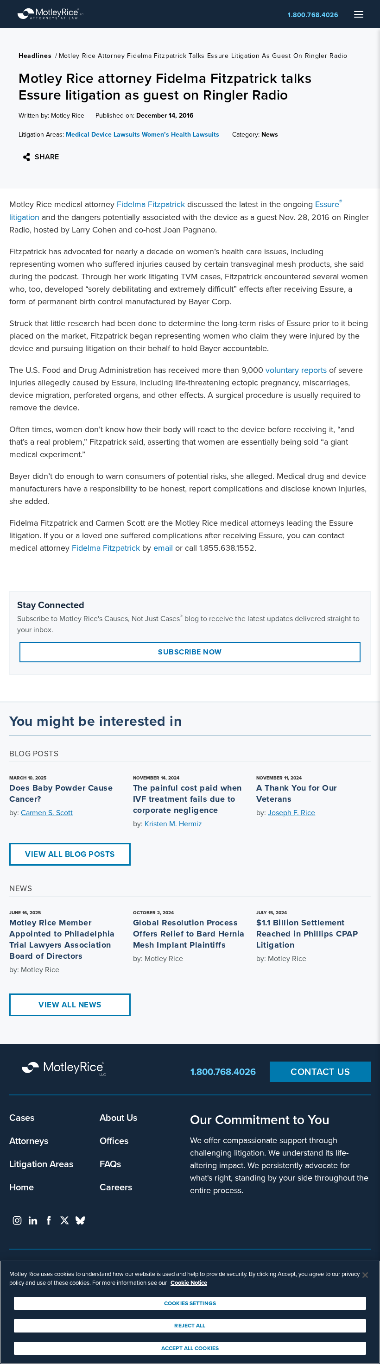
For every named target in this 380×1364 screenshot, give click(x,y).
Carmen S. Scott (47, 812)
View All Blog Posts (70, 854)
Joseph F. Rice (291, 812)
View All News (69, 1004)
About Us (118, 1117)
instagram (17, 1220)
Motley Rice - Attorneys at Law (50, 14)
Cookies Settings (190, 1303)
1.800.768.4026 (313, 14)
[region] (190, 1312)
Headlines (35, 55)
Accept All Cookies (190, 1348)
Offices (114, 1140)
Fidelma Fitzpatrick (151, 204)
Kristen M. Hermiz (173, 823)
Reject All (189, 1325)
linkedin (33, 1220)
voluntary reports (296, 370)
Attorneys (28, 1140)
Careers (116, 1187)
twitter (64, 1220)
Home (21, 1187)
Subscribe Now (190, 652)
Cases (21, 1117)
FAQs (110, 1163)
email (163, 547)
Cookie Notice (189, 1282)
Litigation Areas (41, 1163)
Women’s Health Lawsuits (180, 134)
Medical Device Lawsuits (103, 134)
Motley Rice (64, 1069)
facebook (49, 1220)
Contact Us (320, 1071)
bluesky (80, 1220)
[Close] (365, 1275)
